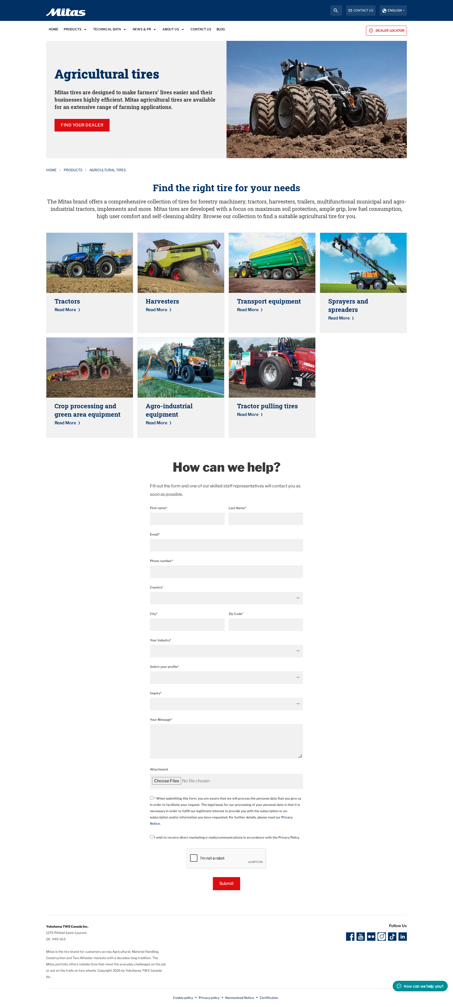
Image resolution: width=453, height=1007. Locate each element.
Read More (65, 309)
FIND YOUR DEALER (82, 125)
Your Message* (161, 720)
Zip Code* (236, 614)
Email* (155, 534)
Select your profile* (164, 667)
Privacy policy (209, 998)
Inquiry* (155, 693)
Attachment (159, 769)
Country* (156, 587)
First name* (158, 508)
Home (51, 170)
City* (153, 614)
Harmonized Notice (239, 998)
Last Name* (237, 508)
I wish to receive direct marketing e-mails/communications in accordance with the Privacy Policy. (226, 837)
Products (73, 170)
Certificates (269, 998)
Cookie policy (183, 998)
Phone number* (161, 561)
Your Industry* (160, 640)
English (395, 10)
